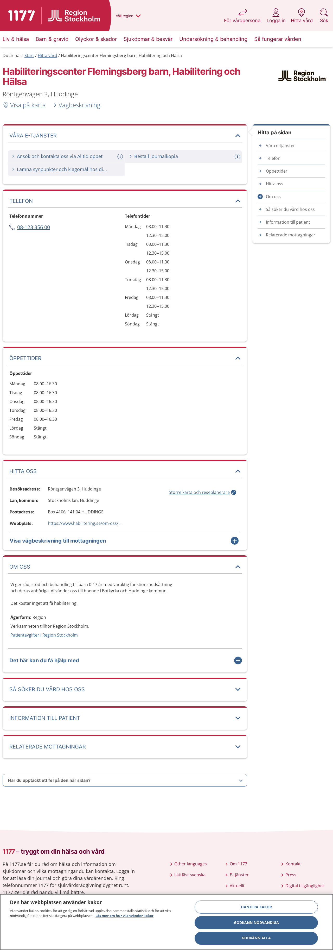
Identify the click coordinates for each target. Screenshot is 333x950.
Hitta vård (47, 55)
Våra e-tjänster (280, 145)
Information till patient (288, 222)
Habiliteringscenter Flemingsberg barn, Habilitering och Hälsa (121, 55)
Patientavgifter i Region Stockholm (44, 635)
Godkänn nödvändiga (256, 922)
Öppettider (276, 171)
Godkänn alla (256, 938)
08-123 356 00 (33, 227)
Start (29, 55)
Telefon (273, 158)
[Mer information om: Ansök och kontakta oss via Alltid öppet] (120, 156)
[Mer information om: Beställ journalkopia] (238, 156)
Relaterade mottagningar (290, 235)
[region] (166, 922)
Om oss (273, 196)
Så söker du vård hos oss (290, 209)
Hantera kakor (256, 906)
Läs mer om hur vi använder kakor (124, 915)
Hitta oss (274, 184)
